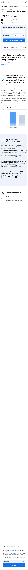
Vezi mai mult (14, 127)
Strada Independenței (11, 13)
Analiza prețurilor (15, 47)
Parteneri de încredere (16, 553)
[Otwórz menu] (26, 2)
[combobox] (14, 31)
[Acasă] (5, 2)
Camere (6, 35)
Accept (14, 565)
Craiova (21, 6)
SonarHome (4, 6)
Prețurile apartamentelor (13, 6)
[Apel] (23, 2)
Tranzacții (5, 47)
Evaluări (24, 47)
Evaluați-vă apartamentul (14, 40)
